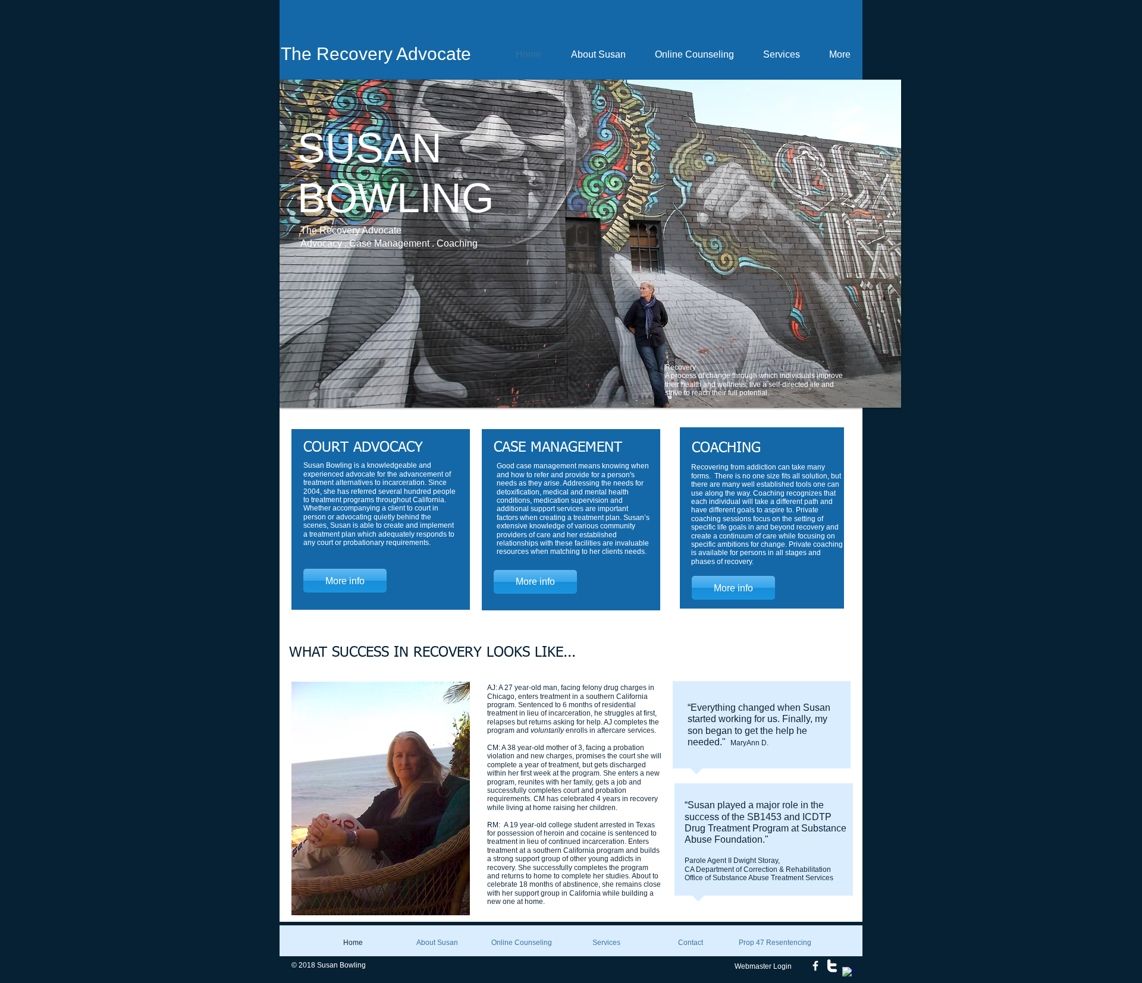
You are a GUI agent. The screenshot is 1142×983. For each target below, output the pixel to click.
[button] (590, 244)
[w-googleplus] (848, 973)
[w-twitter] (832, 965)
